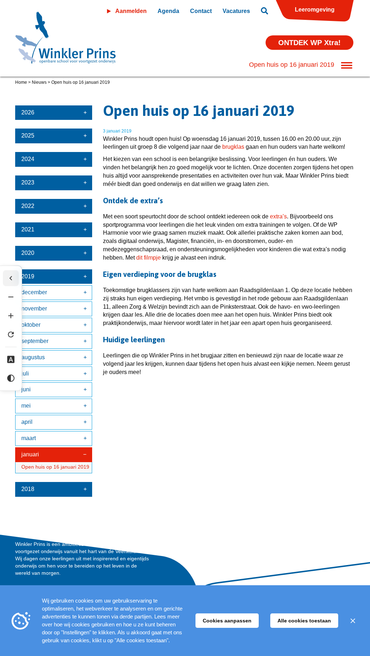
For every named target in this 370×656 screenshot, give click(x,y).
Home (21, 82)
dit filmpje (148, 258)
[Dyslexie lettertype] (11, 359)
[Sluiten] (352, 620)
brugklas (233, 147)
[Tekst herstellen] (11, 334)
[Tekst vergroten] (11, 315)
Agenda (168, 11)
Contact (201, 11)
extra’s (278, 216)
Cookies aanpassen (227, 621)
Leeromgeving (315, 9)
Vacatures (236, 11)
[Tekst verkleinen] (11, 297)
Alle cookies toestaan (304, 621)
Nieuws (39, 82)
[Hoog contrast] (11, 378)
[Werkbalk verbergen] (11, 278)
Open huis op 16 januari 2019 (55, 467)
